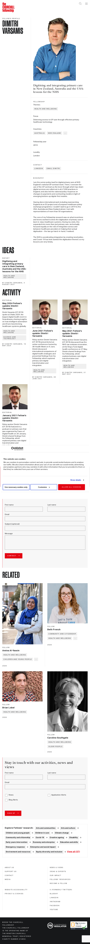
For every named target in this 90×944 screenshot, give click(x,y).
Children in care (42, 833)
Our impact (55, 875)
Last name (51, 505)
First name (9, 505)
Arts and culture (68, 828)
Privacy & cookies (14, 893)
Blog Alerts (13, 800)
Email (7, 514)
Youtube (54, 909)
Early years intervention (16, 842)
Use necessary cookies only (16, 487)
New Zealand (54, 133)
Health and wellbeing (45, 109)
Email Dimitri (53, 168)
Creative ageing (57, 837)
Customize (42, 487)
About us (9, 867)
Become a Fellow (58, 883)
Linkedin (54, 897)
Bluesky (54, 893)
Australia (39, 133)
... (65, 133)
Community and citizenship (62, 634)
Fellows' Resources (60, 879)
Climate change (62, 833)
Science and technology (10, 337)
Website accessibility (16, 889)
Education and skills (69, 842)
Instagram (55, 901)
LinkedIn (38, 168)
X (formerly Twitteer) (61, 889)
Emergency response (15, 847)
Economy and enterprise (44, 842)
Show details (75, 480)
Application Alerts (58, 795)
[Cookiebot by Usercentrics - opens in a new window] (13, 448)
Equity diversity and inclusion (49, 852)
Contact (9, 875)
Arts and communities (45, 828)
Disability (73, 837)
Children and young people (18, 659)
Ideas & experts (58, 871)
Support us (11, 871)
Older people (55, 746)
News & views (56, 867)
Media (8, 879)
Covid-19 (40, 837)
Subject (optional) (12, 524)
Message (9, 533)
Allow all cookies (71, 487)
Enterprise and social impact (43, 847)
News (11, 795)
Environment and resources (18, 852)
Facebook (55, 905)
